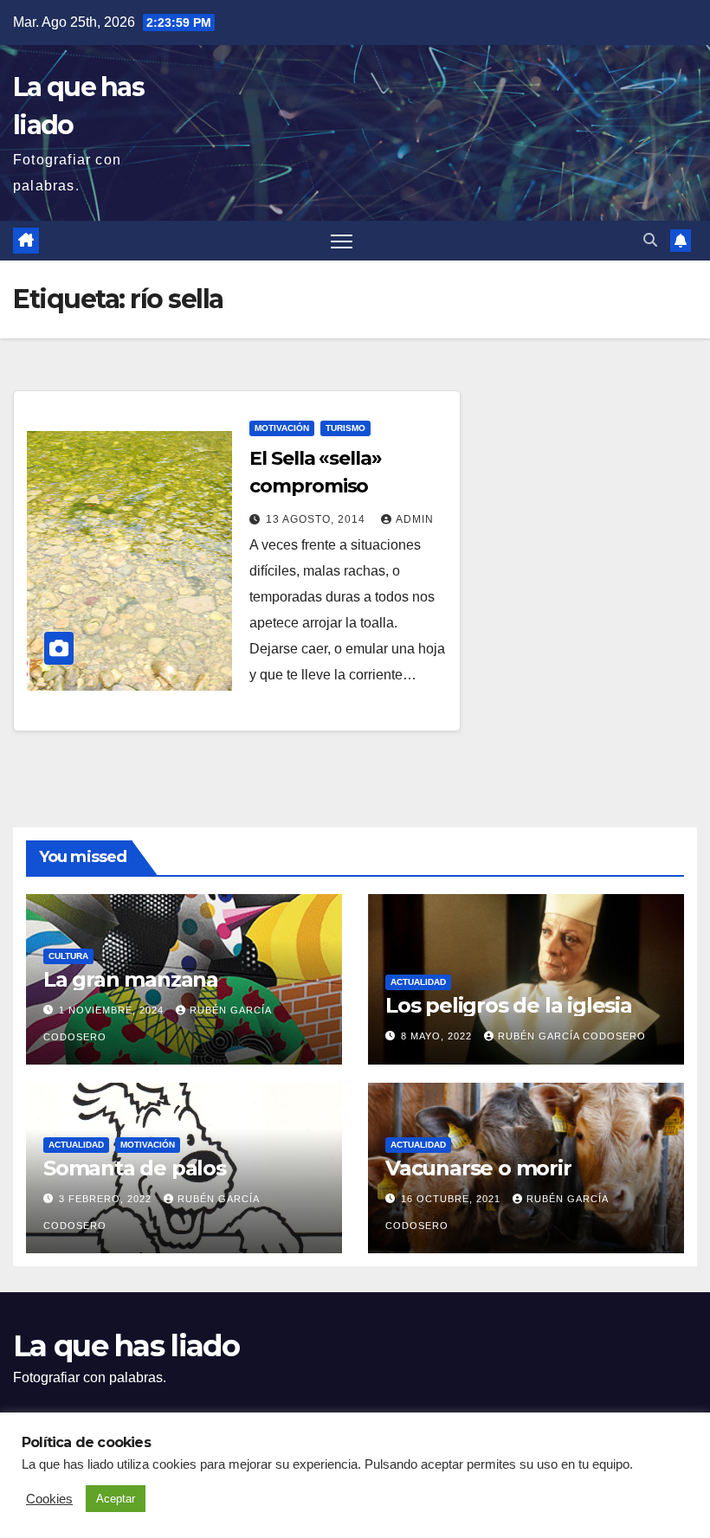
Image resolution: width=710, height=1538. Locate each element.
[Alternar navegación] (341, 241)
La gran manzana (130, 979)
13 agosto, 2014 (317, 519)
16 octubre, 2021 (452, 1199)
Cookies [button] (49, 1499)
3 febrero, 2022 (107, 1199)
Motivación (282, 428)
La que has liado (126, 1346)
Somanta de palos (134, 1168)
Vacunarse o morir (478, 1168)
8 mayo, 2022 (438, 1036)
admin (415, 519)
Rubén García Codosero (572, 1036)
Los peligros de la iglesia (508, 1005)
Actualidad (418, 982)
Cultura (68, 956)
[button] (650, 240)
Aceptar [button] (115, 1498)
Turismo (345, 428)
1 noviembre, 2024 (113, 1010)
